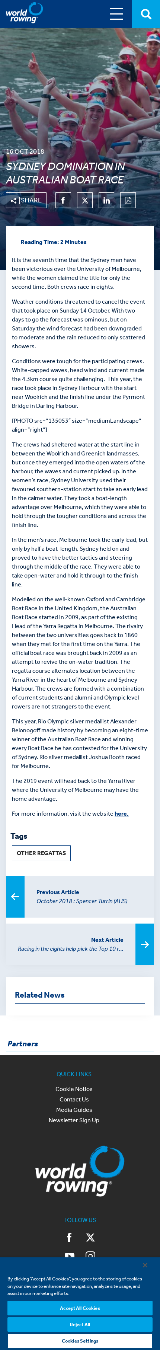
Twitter (90, 1238)
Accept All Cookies (80, 1308)
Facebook (70, 1238)
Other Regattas (41, 853)
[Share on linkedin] (106, 200)
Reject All (80, 1324)
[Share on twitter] (85, 200)
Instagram (90, 1257)
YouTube (70, 1257)
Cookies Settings (80, 1341)
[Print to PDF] (128, 200)
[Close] (145, 1265)
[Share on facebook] (63, 200)
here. (122, 813)
